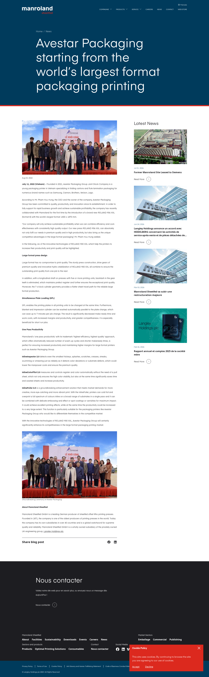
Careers (94, 639)
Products (27, 648)
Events (83, 639)
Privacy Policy (27, 666)
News (49, 31)
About (25, 639)
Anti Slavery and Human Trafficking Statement (84, 666)
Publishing (175, 639)
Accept (135, 666)
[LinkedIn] (123, 649)
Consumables (76, 648)
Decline (149, 666)
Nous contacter (99, 648)
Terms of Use (42, 666)
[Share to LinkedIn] (115, 541)
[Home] (37, 10)
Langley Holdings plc (53, 531)
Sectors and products (32, 644)
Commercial (160, 639)
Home (39, 31)
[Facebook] (118, 649)
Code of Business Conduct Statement (119, 666)
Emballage (144, 639)
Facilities (37, 639)
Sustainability (53, 639)
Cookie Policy (56, 666)
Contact (95, 644)
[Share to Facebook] (109, 541)
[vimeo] (128, 649)
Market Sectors (145, 635)
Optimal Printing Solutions (50, 648)
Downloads (70, 639)
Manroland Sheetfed (31, 635)
